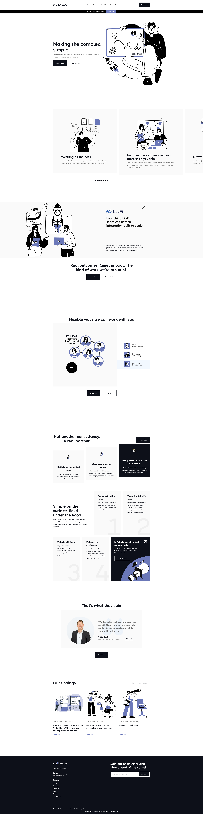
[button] (140, 103)
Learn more (111, 11)
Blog (111, 5)
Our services (76, 63)
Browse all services (101, 180)
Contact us (144, 5)
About (117, 5)
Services (96, 5)
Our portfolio (109, 277)
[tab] (133, 345)
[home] (60, 5)
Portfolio (104, 5)
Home (89, 5)
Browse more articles (139, 683)
